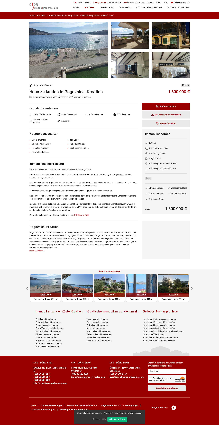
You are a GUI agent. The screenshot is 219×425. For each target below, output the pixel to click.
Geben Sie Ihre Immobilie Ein (82, 406)
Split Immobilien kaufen (46, 319)
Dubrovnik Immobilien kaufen (48, 322)
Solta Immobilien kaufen (97, 325)
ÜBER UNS (124, 8)
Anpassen (97, 419)
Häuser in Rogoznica (89, 16)
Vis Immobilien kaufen (96, 328)
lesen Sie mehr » (36, 251)
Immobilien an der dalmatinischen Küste (160, 337)
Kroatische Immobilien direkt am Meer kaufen (163, 331)
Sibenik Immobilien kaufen (47, 334)
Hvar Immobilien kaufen (97, 319)
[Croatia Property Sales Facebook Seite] (173, 407)
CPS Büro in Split (81, 215)
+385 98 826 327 (41, 377)
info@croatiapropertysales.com (138, 3)
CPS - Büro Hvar (119, 363)
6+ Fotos (182, 74)
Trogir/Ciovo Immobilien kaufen (49, 328)
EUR (158, 3)
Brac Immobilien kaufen (97, 322)
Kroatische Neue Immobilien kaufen (159, 325)
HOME (76, 8)
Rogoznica (73, 16)
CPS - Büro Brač (81, 363)
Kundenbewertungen (51, 406)
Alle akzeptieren (117, 419)
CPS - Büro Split (43, 363)
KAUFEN (89, 8)
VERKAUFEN (107, 8)
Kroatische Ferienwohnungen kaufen (159, 319)
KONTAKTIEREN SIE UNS (149, 8)
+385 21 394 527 (82, 3)
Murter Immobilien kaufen (98, 337)
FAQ (33, 406)
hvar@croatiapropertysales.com (127, 377)
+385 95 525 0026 (79, 374)
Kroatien (41, 16)
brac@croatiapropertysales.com (88, 377)
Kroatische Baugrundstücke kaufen (159, 322)
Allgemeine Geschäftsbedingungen (119, 406)
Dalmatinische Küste (56, 16)
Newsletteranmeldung (167, 388)
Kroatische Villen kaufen (154, 334)
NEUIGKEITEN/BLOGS (178, 8)
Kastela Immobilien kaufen (47, 347)
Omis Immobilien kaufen (46, 337)
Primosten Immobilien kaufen (49, 344)
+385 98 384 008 (107, 3)
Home (32, 16)
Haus (148, 178)
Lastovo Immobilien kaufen (99, 341)
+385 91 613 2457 (118, 374)
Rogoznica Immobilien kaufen (49, 341)
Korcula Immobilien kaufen (98, 331)
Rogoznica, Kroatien (42, 85)
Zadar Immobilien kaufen (47, 325)
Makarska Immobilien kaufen (48, 331)
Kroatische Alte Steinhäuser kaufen (159, 328)
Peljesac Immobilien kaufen (99, 334)
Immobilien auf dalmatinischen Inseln (159, 341)
